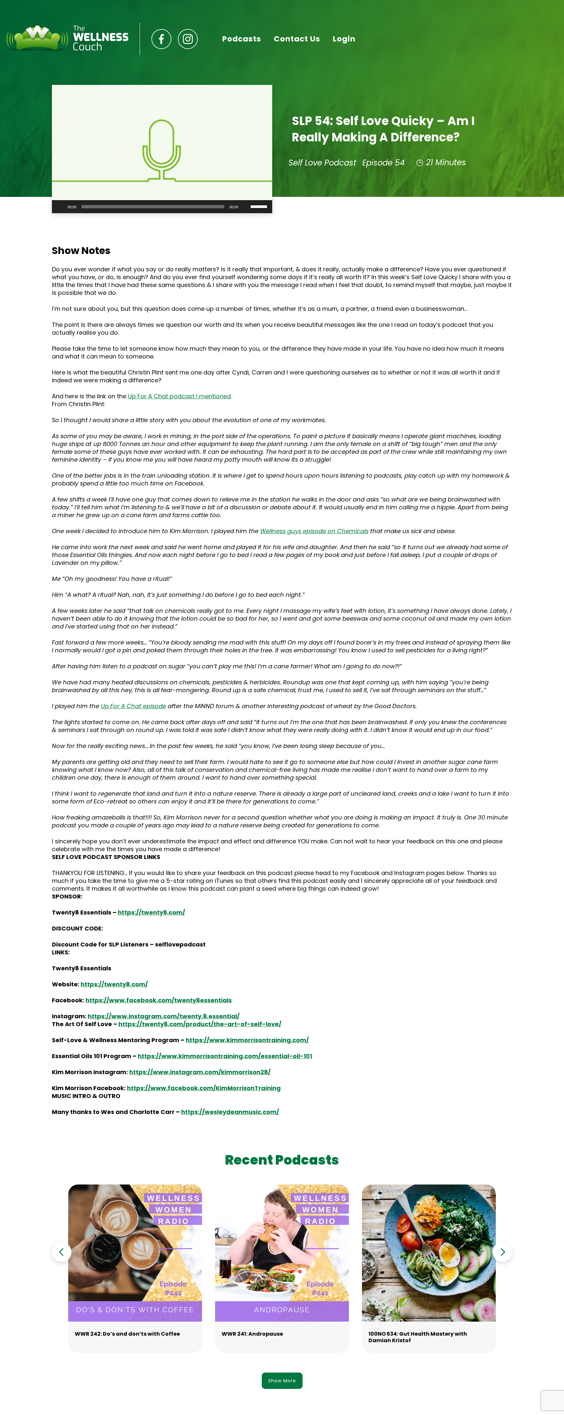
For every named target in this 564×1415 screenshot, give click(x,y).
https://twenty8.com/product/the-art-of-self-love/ (199, 1024)
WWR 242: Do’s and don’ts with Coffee (127, 1334)
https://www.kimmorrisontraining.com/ (247, 1040)
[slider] (260, 206)
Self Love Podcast (322, 162)
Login (344, 39)
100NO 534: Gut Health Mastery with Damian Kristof (417, 1337)
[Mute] (245, 206)
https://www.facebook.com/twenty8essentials (159, 1000)
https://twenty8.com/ (114, 984)
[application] (162, 206)
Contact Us (297, 39)
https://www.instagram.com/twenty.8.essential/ (164, 1016)
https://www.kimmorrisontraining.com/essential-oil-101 (225, 1056)
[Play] (60, 206)
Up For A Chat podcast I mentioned (179, 396)
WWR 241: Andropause (252, 1334)
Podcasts (241, 39)
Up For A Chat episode (133, 706)
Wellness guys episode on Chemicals (314, 531)
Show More (282, 1380)
